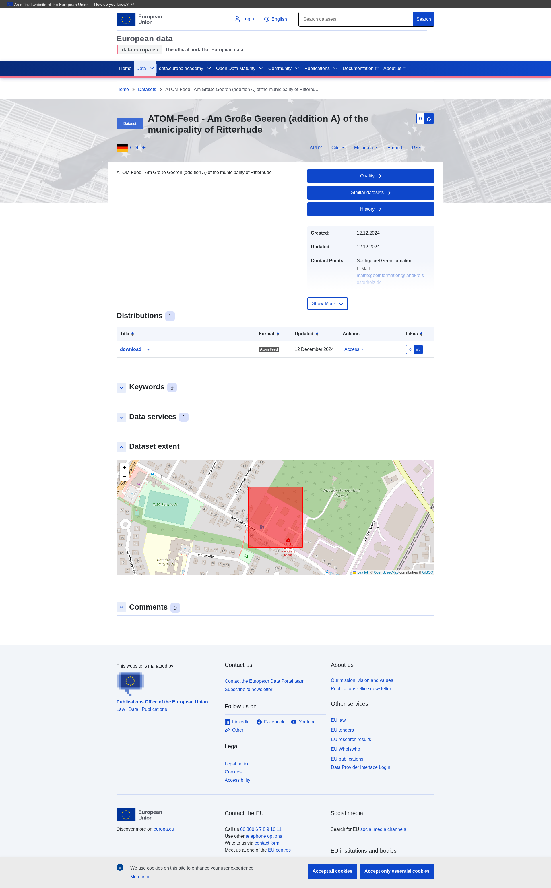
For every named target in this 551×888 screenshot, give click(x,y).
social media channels (383, 829)
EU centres (279, 850)
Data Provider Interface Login (360, 767)
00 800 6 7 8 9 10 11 (261, 829)
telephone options (264, 836)
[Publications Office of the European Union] (167, 683)
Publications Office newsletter (361, 688)
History (367, 209)
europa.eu (164, 829)
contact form (267, 843)
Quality (367, 175)
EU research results (351, 739)
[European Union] (167, 814)
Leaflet (362, 572)
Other (237, 730)
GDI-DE (138, 147)
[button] (114, 4)
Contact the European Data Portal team (264, 681)
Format (266, 333)
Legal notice (237, 763)
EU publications (347, 759)
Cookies (233, 771)
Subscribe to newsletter (248, 689)
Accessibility (237, 780)
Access (351, 349)
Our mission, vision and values (362, 680)
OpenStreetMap (386, 572)
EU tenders (342, 730)
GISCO (427, 572)
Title (124, 333)
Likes (412, 333)
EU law (338, 720)
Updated (304, 333)
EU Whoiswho (345, 749)
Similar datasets (367, 192)
